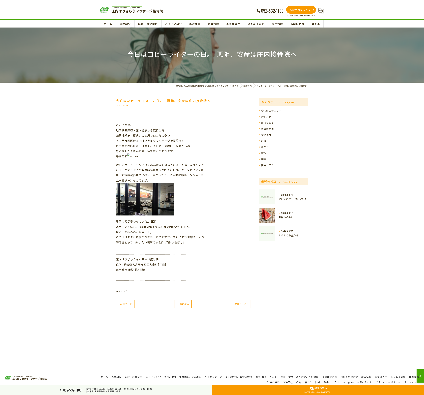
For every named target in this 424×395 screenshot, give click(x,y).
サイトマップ (411, 382)
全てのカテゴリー (271, 110)
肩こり (265, 147)
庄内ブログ (121, 291)
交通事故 (266, 135)
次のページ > (241, 303)
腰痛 (263, 159)
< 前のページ (125, 303)
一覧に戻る (183, 303)
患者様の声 (267, 129)
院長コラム (267, 165)
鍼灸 (263, 153)
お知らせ (266, 117)
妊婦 (263, 141)
